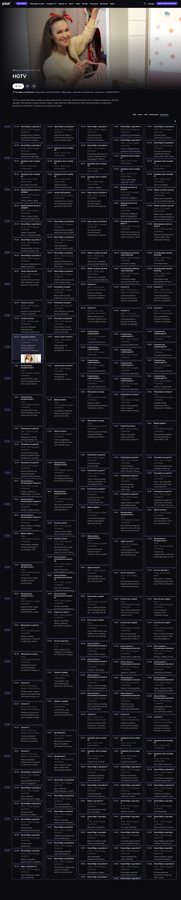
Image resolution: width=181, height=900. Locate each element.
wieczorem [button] (153, 114)
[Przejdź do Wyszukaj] (145, 3)
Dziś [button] (134, 114)
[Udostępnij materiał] (34, 86)
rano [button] (145, 114)
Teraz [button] (140, 114)
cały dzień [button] (164, 114)
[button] (175, 121)
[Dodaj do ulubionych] (27, 86)
